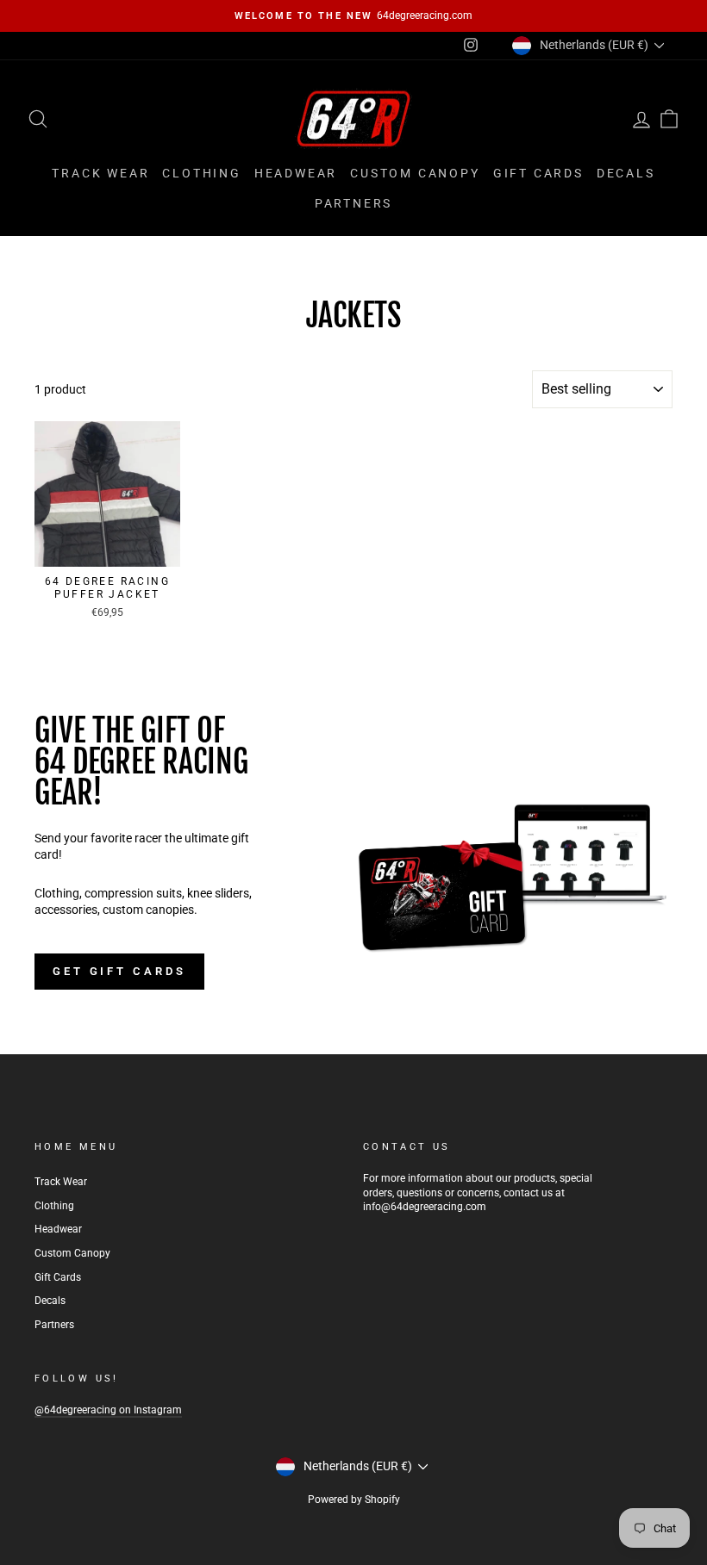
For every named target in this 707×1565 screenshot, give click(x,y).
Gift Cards (538, 173)
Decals (626, 173)
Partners (353, 203)
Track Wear (100, 173)
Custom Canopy (414, 173)
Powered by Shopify (354, 1500)
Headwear (295, 173)
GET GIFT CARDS (119, 971)
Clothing (201, 173)
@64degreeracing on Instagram (108, 1410)
